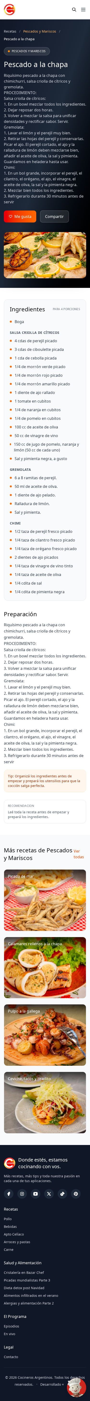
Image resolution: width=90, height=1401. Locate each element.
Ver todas (79, 854)
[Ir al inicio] (9, 9)
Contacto (11, 1357)
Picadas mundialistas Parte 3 (27, 1280)
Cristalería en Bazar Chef (24, 1272)
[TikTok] (62, 1194)
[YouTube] (35, 1194)
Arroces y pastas (17, 1242)
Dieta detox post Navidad (24, 1288)
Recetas (10, 31)
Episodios (11, 1326)
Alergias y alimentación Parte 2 (29, 1303)
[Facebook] (8, 1194)
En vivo (9, 1334)
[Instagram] (22, 1194)
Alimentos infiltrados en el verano (31, 1295)
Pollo (8, 1219)
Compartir (54, 216)
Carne (8, 1249)
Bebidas (10, 1226)
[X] (49, 1194)
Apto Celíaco (14, 1234)
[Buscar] (74, 9)
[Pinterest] (76, 1194)
